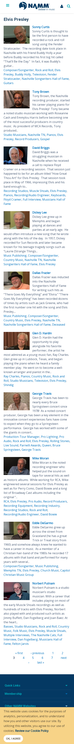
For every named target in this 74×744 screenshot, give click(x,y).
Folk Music (20, 631)
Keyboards (58, 195)
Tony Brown (40, 92)
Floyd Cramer (12, 199)
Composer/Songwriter (19, 70)
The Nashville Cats (43, 635)
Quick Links (12, 685)
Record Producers (27, 139)
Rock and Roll (44, 70)
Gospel (45, 139)
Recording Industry (47, 506)
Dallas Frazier (41, 273)
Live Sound (11, 445)
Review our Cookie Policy (31, 731)
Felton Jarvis (20, 644)
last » (40, 662)
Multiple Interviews (16, 635)
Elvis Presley (58, 191)
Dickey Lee (39, 212)
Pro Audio (35, 501)
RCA (6, 501)
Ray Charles (11, 376)
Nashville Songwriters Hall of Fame (45, 79)
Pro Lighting (49, 437)
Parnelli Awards (30, 445)
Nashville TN (36, 135)
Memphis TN (12, 570)
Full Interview (32, 199)
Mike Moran (40, 458)
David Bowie (48, 514)
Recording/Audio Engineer (32, 195)
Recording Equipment (18, 506)
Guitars (8, 83)
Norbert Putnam (43, 583)
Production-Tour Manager (22, 437)
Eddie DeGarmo (42, 523)
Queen (46, 445)
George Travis (42, 394)
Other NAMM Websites (20, 706)
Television (39, 74)
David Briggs (41, 148)
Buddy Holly (23, 74)
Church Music (50, 570)
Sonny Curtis (41, 27)
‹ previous (37, 653)
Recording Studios (16, 191)
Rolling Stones (60, 441)
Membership (13, 693)
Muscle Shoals (39, 191)
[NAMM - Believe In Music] (37, 9)
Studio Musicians (15, 135)
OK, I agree (13, 738)
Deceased (58, 325)
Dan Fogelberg (28, 639)
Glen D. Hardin (42, 333)
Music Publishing (15, 256)
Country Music (13, 260)
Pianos (51, 135)
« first (19, 653)
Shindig (9, 385)
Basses (8, 626)
